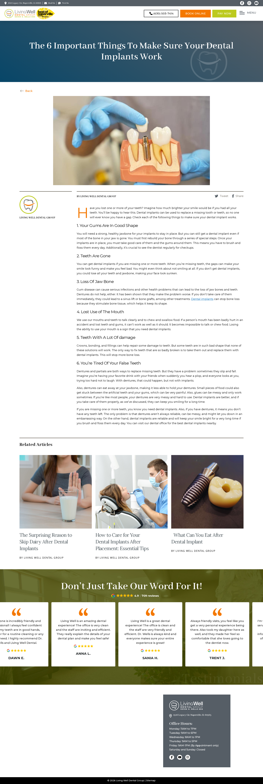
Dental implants (202, 299)
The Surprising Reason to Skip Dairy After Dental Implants (45, 541)
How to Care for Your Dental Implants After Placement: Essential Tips (122, 541)
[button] (248, 13)
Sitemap (151, 780)
